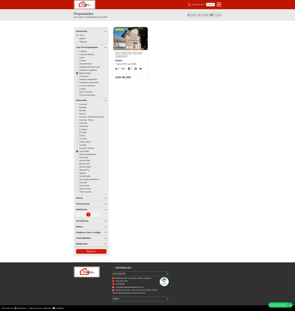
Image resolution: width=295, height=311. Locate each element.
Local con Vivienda (87, 86)
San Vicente (84, 186)
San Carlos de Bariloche (89, 179)
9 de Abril (83, 104)
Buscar (93, 251)
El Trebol (83, 132)
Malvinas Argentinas (87, 154)
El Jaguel (83, 129)
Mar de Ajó (83, 157)
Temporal (83, 42)
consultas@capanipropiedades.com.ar (130, 287)
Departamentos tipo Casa (89, 67)
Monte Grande (85, 167)
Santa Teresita (85, 189)
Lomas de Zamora (86, 148)
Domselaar (83, 126)
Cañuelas (83, 123)
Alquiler (82, 38)
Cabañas (83, 51)
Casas (82, 58)
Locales (82, 89)
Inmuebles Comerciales (89, 82)
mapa (218, 15)
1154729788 (119, 284)
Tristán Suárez (85, 192)
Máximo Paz (84, 170)
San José (83, 182)
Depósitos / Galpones (88, 70)
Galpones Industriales (88, 79)
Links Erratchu (85, 142)
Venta (81, 35)
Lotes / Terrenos (85, 92)
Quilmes (82, 173)
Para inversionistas (87, 95)
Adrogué (82, 107)
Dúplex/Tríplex (85, 73)
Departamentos (85, 64)
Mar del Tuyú (84, 164)
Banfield (82, 111)
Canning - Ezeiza (86, 120)
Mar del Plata (84, 161)
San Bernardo (85, 176)
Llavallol (82, 145)
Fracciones (83, 76)
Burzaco (82, 114)
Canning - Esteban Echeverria (91, 117)
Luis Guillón (84, 151)
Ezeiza (82, 136)
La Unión (83, 139)
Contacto (210, 5)
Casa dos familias (86, 54)
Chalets (82, 61)
